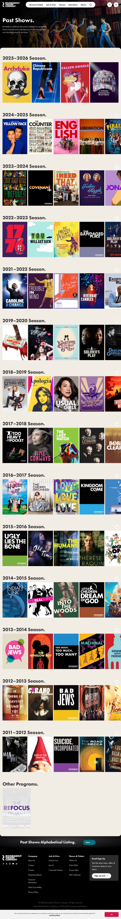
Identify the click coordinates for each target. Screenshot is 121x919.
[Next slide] (117, 115)
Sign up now (100, 875)
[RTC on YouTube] (13, 864)
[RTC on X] (6, 864)
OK (111, 914)
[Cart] (116, 4)
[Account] (109, 4)
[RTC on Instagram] (10, 864)
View (88, 842)
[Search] (90, 4)
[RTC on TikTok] (16, 864)
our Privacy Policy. (54, 915)
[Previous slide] (112, 115)
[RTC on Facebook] (3, 864)
